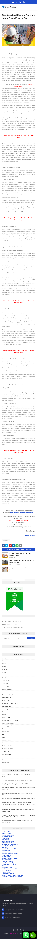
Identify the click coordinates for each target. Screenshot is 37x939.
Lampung (5, 709)
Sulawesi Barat (6, 740)
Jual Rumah (6, 540)
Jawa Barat (5, 678)
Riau (3, 737)
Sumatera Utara (6, 760)
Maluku (4, 714)
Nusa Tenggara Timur (8, 726)
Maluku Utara (6, 717)
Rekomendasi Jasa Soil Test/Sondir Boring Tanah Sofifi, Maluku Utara (18, 810)
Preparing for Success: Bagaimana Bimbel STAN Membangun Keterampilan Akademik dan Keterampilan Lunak (18, 804)
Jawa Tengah (6, 680)
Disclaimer (14, 936)
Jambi (4, 675)
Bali (3, 661)
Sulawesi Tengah (7, 745)
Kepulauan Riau (6, 706)
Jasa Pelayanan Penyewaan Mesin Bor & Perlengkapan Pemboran (18, 788)
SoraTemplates (12, 933)
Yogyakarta (5, 762)
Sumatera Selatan (7, 757)
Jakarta (4, 672)
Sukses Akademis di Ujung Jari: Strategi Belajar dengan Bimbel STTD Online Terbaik (18, 816)
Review (4, 734)
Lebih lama (29, 580)
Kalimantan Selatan (7, 692)
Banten (4, 663)
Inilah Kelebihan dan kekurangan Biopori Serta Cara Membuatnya (17, 821)
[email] (13, 2)
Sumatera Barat (6, 754)
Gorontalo (5, 669)
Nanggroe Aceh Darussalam (10, 720)
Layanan (4, 711)
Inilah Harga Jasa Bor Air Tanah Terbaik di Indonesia (17, 780)
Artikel (4, 658)
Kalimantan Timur (7, 697)
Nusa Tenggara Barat (8, 723)
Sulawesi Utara (6, 751)
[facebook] (21, 2)
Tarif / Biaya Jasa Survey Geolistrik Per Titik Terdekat (17, 784)
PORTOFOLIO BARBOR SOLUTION (21, 512)
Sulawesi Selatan (7, 743)
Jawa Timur (5, 683)
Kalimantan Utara (7, 700)
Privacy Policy (7, 936)
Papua (4, 728)
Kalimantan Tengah (7, 694)
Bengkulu (5, 666)
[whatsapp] (24, 2)
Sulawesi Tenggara (7, 748)
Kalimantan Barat (7, 689)
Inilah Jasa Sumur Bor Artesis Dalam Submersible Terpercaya (16, 775)
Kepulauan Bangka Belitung (10, 703)
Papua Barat (5, 731)
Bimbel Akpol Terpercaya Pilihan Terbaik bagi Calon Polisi (17, 794)
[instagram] (17, 2)
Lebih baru (7, 580)
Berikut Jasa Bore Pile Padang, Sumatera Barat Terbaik (18, 799)
